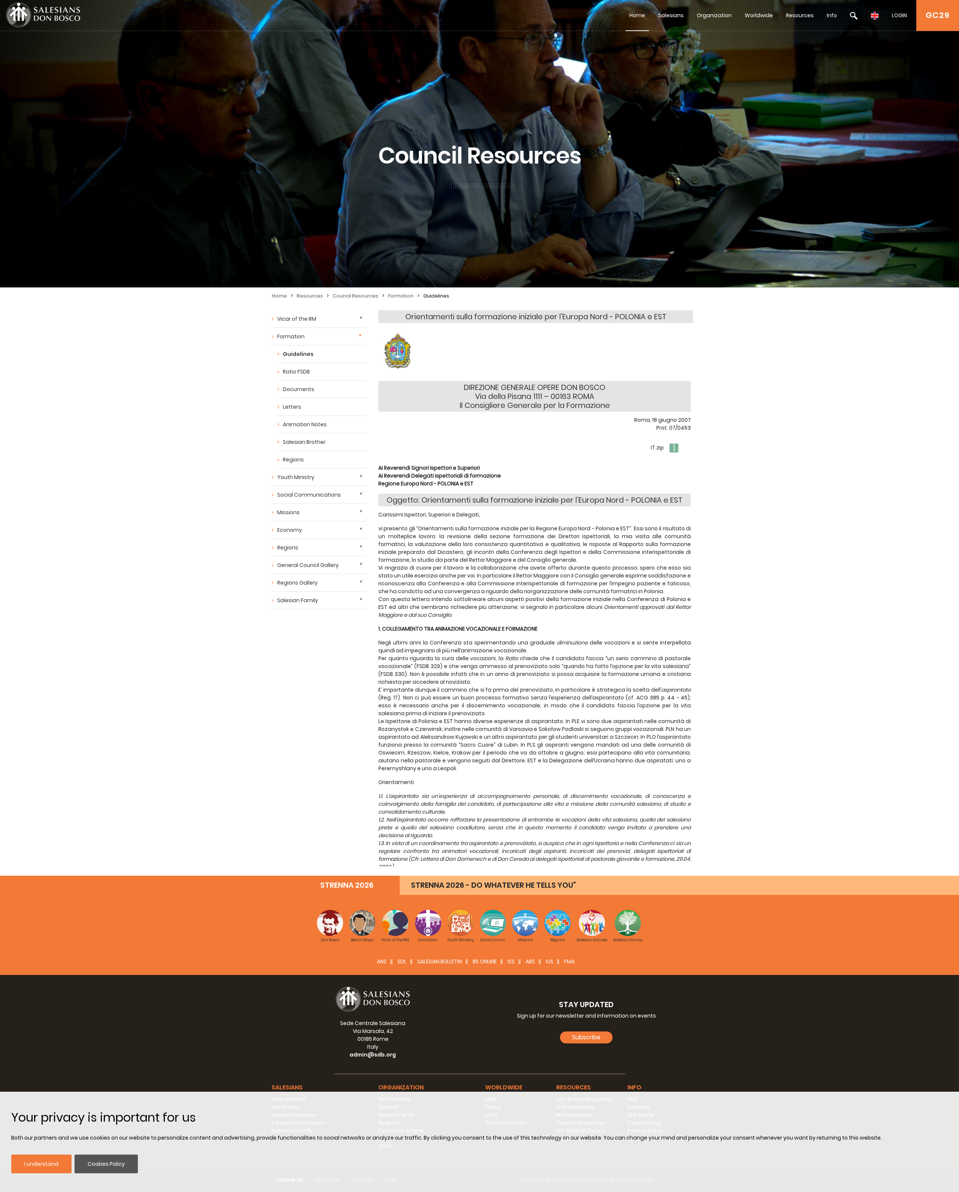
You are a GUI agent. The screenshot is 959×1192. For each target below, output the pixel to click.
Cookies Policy (106, 1164)
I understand (41, 1164)
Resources (800, 15)
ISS (511, 961)
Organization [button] (401, 1087)
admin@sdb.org (373, 1054)
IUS (549, 961)
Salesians (671, 15)
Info (832, 15)
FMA (569, 961)
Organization (714, 15)
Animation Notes (305, 424)
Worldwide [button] (503, 1087)
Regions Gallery (297, 582)
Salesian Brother (304, 442)
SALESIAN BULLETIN (439, 961)
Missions (288, 512)
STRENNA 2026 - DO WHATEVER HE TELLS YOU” (493, 885)
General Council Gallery (308, 565)
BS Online (485, 961)
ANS (382, 961)
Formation (401, 295)
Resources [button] (573, 1087)
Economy (289, 530)
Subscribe (586, 1037)
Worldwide (759, 15)
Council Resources (355, 295)
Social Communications (309, 495)
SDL (401, 961)
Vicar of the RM (296, 319)
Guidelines (436, 295)
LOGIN (899, 15)
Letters (292, 407)
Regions (293, 459)
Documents (298, 389)
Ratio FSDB (296, 371)
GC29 (938, 15)
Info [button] (634, 1087)
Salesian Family (297, 600)
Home (637, 15)
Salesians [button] (287, 1087)
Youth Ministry (295, 477)
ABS (530, 961)
